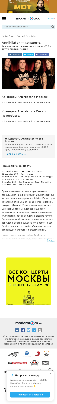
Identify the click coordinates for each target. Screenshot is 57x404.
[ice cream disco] (46, 354)
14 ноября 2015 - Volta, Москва (17, 185)
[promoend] (45, 363)
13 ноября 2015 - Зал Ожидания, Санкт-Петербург (27, 182)
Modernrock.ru (28, 18)
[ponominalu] (17, 363)
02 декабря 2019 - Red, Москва (17, 174)
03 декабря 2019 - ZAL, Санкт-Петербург (22, 171)
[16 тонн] (13, 354)
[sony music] (37, 354)
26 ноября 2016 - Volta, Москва (17, 179)
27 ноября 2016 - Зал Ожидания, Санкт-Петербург (27, 177)
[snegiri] (34, 363)
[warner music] (27, 354)
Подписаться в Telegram (30, 394)
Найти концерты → (15, 154)
